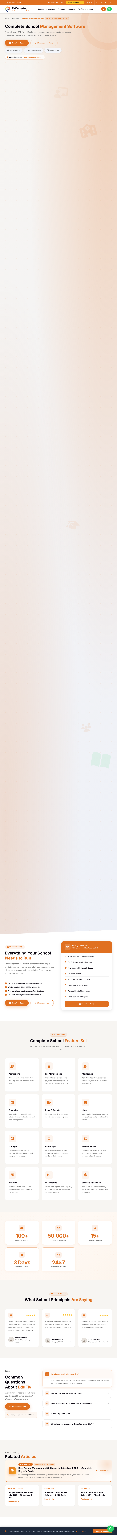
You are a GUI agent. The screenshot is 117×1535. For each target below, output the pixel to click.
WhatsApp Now (43, 1003)
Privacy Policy (80, 1531)
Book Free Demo (18, 43)
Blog (90, 2)
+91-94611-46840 (15, 2)
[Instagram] (110, 2)
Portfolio (81, 9)
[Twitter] (101, 2)
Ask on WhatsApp (19, 1406)
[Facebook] (97, 2)
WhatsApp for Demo (45, 43)
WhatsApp (109, 9)
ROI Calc (103, 9)
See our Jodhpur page (32, 57)
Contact (90, 9)
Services (51, 9)
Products (61, 9)
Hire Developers (74, 2)
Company (42, 9)
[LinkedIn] (105, 2)
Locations (71, 9)
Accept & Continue (102, 1531)
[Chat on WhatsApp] (110, 1528)
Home (7, 18)
